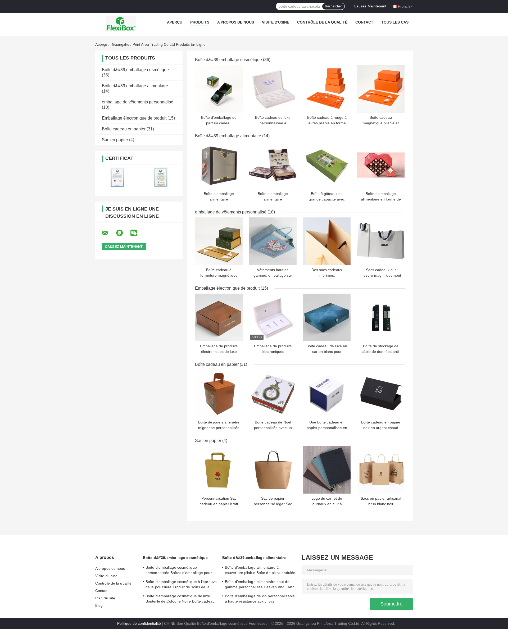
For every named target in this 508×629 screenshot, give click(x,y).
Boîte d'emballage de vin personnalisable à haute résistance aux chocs (260, 598)
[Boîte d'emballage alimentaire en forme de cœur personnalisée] (381, 165)
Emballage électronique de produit (134, 118)
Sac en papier (115, 140)
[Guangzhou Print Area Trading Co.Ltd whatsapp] (122, 233)
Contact (364, 22)
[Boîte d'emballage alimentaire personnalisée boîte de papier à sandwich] (219, 165)
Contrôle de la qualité (322, 22)
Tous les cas (395, 22)
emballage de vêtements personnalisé (137, 102)
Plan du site (105, 598)
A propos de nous (235, 22)
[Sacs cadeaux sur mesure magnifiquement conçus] (381, 241)
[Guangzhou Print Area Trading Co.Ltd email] (108, 233)
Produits (199, 22)
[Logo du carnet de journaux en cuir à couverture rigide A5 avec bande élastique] (327, 470)
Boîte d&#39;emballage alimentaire (135, 86)
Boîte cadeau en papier (124, 129)
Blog (99, 605)
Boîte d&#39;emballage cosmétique (135, 69)
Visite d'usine (275, 22)
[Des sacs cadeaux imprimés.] (327, 241)
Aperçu (174, 22)
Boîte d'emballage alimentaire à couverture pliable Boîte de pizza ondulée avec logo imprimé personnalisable (260, 570)
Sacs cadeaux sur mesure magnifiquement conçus (380, 275)
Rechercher (333, 6)
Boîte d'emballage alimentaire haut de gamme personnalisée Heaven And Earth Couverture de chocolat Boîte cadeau (260, 585)
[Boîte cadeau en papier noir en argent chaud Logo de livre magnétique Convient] (381, 393)
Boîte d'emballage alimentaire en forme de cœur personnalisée (381, 199)
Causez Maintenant (370, 6)
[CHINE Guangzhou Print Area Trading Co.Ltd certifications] (117, 177)
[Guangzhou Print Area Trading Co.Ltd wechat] (137, 233)
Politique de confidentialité (139, 623)
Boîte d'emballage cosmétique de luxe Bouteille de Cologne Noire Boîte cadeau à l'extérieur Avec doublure (180, 599)
